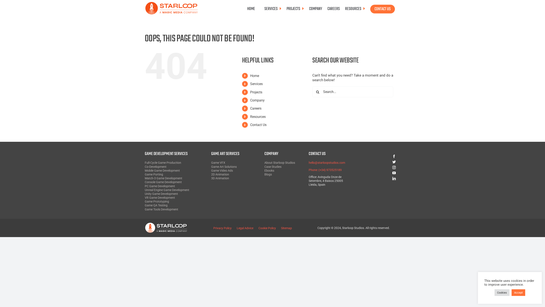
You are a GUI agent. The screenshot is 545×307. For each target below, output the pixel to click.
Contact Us (258, 125)
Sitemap (286, 228)
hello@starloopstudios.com (327, 162)
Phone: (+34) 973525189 (325, 170)
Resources (258, 117)
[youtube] (379, 173)
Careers (255, 108)
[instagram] (379, 167)
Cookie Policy (267, 228)
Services (256, 84)
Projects (256, 92)
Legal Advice (245, 228)
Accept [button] (518, 292)
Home (254, 76)
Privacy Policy (222, 228)
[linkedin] (379, 178)
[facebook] (379, 156)
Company (257, 100)
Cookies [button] (502, 292)
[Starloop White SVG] (166, 224)
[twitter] (379, 162)
